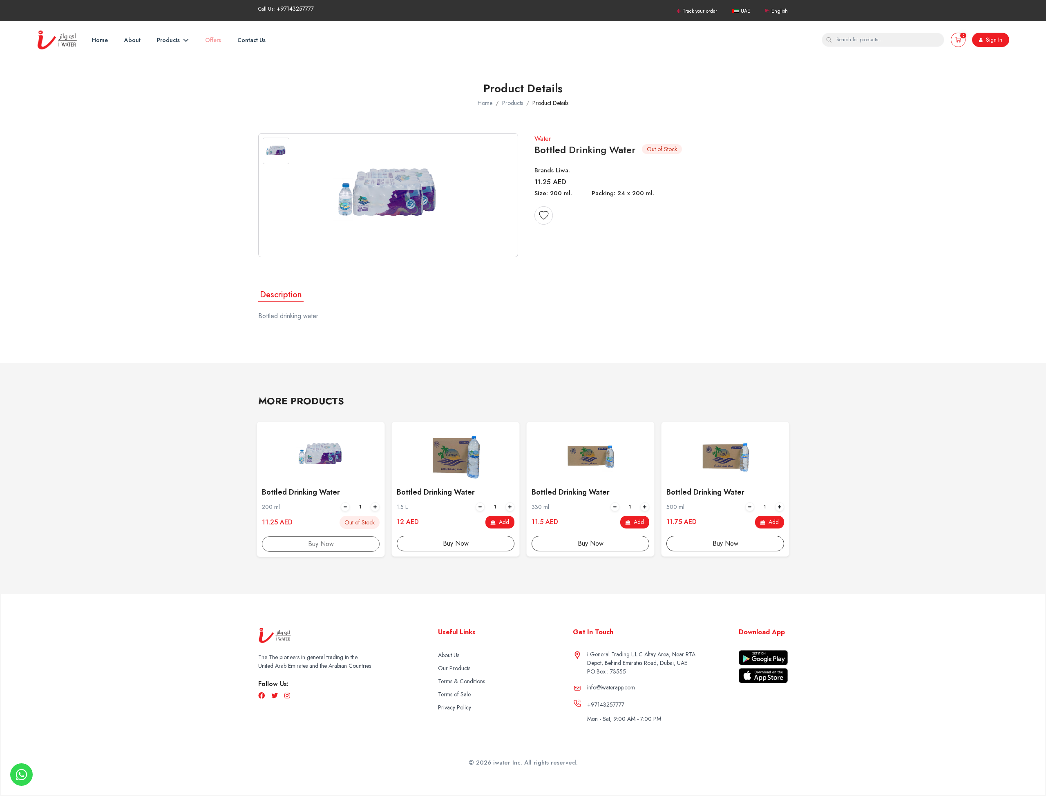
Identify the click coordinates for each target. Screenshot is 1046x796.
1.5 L (402, 507)
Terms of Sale (454, 694)
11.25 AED (277, 522)
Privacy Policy (454, 707)
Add (503, 522)
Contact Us (251, 40)
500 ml (675, 507)
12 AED (408, 522)
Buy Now (456, 543)
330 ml (540, 507)
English (779, 11)
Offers (213, 40)
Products (169, 40)
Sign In (993, 40)
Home (100, 40)
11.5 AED (545, 522)
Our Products (454, 668)
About (132, 40)
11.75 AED (681, 522)
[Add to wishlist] (543, 215)
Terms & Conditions (461, 681)
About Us (448, 655)
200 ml (271, 507)
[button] (958, 40)
